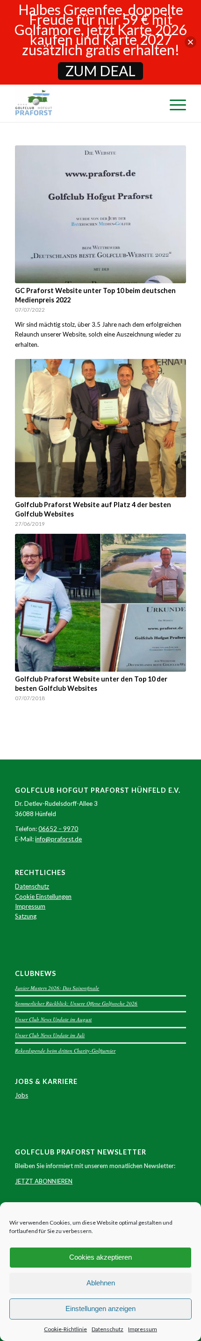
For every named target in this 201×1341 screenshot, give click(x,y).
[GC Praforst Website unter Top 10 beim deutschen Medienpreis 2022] (100, 214)
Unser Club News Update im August (53, 1019)
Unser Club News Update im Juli (50, 1035)
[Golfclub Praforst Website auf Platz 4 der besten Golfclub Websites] (100, 428)
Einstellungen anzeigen (100, 1308)
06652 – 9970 (58, 828)
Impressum (142, 1329)
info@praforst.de (58, 839)
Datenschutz (107, 1329)
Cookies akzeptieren (100, 1257)
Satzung (25, 916)
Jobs (21, 1095)
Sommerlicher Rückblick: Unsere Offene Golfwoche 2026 (76, 1003)
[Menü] (173, 103)
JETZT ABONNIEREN (43, 1181)
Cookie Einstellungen (43, 896)
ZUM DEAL (100, 70)
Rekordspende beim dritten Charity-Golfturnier (65, 1050)
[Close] (190, 42)
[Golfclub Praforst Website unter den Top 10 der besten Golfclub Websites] (100, 603)
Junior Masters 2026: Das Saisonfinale (57, 987)
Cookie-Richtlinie (65, 1329)
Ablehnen (100, 1283)
